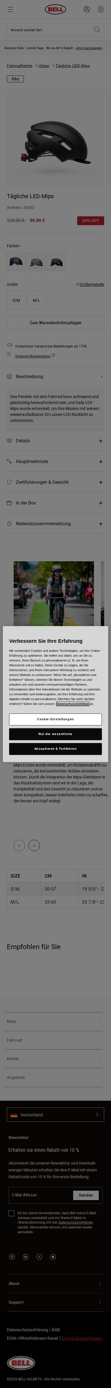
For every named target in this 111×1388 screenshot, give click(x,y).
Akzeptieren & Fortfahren (55, 749)
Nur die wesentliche (55, 734)
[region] (55, 694)
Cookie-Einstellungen (55, 719)
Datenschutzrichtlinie (73, 703)
